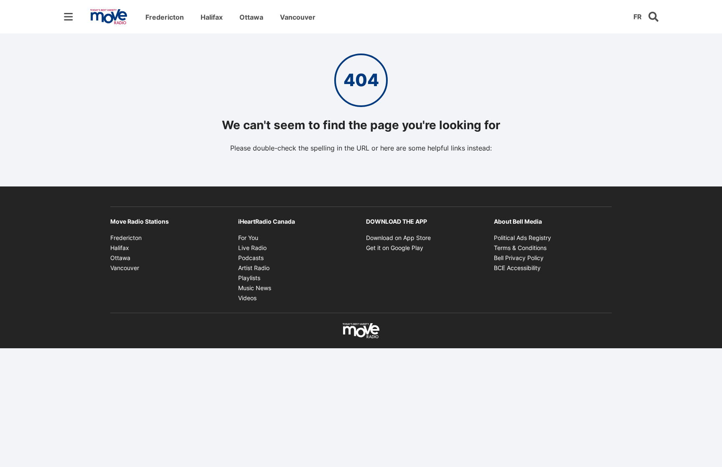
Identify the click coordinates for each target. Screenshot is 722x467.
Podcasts (251, 257)
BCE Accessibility (517, 267)
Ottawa (251, 17)
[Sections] (68, 16)
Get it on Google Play (394, 247)
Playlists (249, 277)
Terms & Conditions (520, 247)
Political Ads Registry (522, 237)
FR (637, 17)
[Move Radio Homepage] (108, 16)
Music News (254, 287)
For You (248, 237)
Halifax (212, 17)
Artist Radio (253, 267)
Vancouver (297, 17)
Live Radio (252, 247)
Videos (247, 297)
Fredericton (164, 17)
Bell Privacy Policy (519, 257)
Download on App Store (398, 237)
